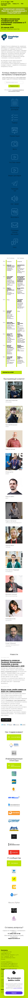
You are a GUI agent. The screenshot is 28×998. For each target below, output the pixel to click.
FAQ (22, 3)
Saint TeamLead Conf (19, 700)
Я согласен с (14, 90)
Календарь (4, 991)
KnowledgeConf (19, 11)
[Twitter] (10, 1)
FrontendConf (9, 700)
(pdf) (9, 3)
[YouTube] (8, 1)
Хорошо (14, 993)
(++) (18, 3)
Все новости (6, 719)
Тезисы (14, 3)
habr (12, 1)
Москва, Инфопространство (10, 29)
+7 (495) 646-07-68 (6, 951)
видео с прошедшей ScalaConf (9, 671)
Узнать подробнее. (17, 988)
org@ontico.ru (13, 964)
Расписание (4, 3)
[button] (3, 725)
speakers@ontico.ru (13, 966)
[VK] (6, 1)
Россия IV (3, 992)
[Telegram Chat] (2, 1)
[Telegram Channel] (4, 1)
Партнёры (4, 5)
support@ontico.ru (14, 938)
